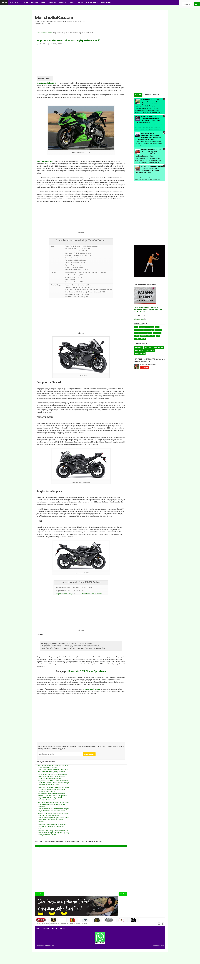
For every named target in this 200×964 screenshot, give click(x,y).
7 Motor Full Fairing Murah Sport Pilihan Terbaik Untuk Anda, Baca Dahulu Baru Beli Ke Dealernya (53, 820)
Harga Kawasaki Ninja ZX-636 (47, 83)
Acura (38, 928)
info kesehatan (140, 353)
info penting (158, 347)
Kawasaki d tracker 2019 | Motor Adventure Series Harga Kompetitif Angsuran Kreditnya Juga (52, 826)
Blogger (161, 945)
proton (158, 330)
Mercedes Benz (145, 336)
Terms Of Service (75, 924)
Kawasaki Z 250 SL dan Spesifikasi (87, 671)
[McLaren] (85, 921)
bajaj (136, 339)
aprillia (151, 327)
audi (136, 333)
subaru (147, 330)
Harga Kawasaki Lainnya (64, 594)
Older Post (123, 894)
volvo (137, 336)
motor (59, 44)
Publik (80, 2)
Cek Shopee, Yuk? (106, 2)
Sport (71, 2)
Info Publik (138, 347)
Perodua (46, 928)
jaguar (149, 333)
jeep (152, 330)
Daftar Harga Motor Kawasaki (92, 594)
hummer (142, 339)
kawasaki (53, 44)
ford (157, 327)
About (38, 924)
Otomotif (51, 2)
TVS (155, 333)
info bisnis (148, 347)
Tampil (47, 78)
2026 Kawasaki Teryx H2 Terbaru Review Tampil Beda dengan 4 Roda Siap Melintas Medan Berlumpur (53, 804)
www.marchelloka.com (44, 161)
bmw (136, 327)
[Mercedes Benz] (134, 921)
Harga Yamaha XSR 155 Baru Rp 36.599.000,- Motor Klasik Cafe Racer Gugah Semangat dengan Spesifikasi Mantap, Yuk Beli (53, 776)
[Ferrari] (73, 921)
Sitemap (84, 924)
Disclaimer (64, 924)
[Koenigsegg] (97, 921)
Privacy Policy (54, 924)
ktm (153, 336)
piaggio (142, 333)
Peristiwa (34, 2)
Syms (158, 336)
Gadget (61, 2)
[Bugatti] (41, 921)
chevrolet (142, 327)
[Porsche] (121, 921)
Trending (25, 2)
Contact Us (62, 923)
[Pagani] (109, 920)
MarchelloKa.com (54, 17)
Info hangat (139, 350)
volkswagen (139, 330)
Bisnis (43, 2)
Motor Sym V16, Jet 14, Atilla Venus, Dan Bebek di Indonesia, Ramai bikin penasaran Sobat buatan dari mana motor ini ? (53, 789)
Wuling (62, 928)
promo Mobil (14, 2)
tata (159, 333)
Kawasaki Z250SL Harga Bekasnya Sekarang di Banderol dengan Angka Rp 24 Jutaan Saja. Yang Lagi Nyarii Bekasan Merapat (53, 833)
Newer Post (39, 894)
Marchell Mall (91, 2)
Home (5, 2)
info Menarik (149, 350)
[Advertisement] (81, 60)
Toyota (54, 928)
